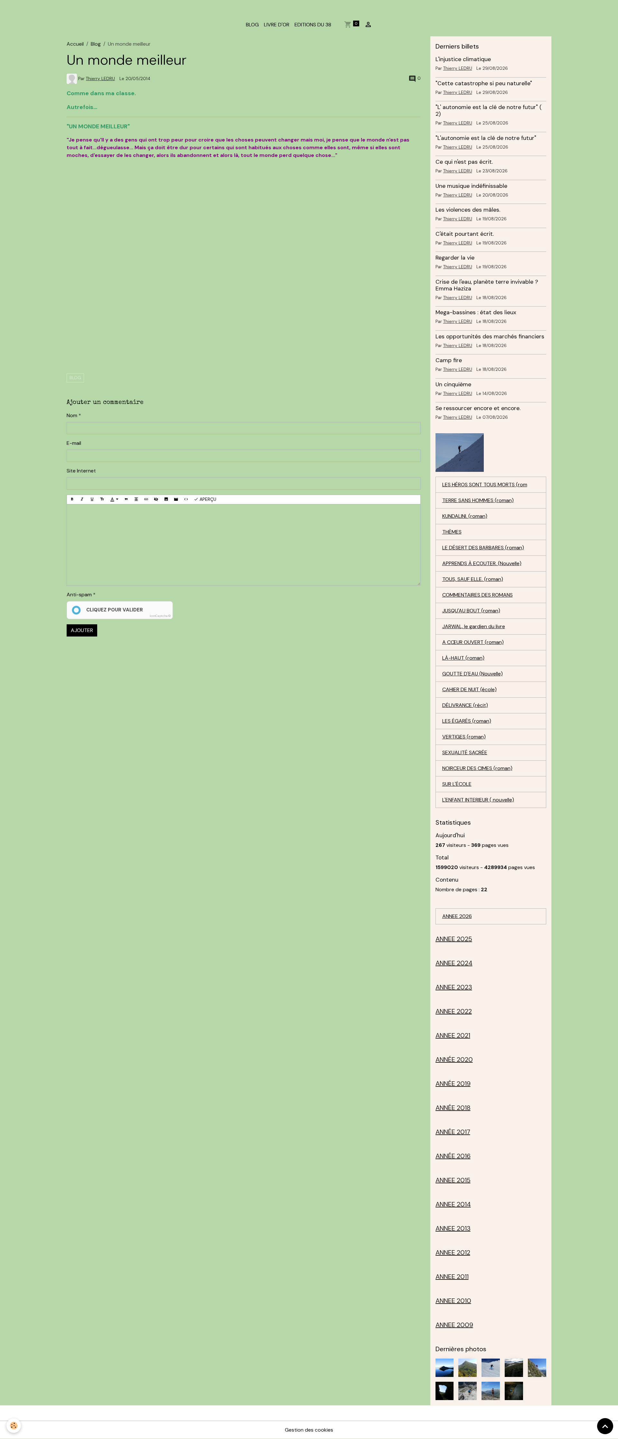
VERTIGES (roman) (464, 736)
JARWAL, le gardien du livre (473, 626)
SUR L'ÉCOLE (457, 784)
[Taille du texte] (102, 499)
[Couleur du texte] (114, 499)
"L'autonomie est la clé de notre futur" (485, 138)
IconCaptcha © (160, 616)
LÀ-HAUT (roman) (463, 658)
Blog (96, 44)
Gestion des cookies (309, 1429)
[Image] (166, 499)
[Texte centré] (136, 499)
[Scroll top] (605, 1426)
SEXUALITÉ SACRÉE (464, 752)
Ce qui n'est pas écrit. (464, 161)
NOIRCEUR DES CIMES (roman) (477, 768)
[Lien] (146, 499)
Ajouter (82, 630)
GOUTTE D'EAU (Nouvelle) (472, 673)
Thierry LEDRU (100, 78)
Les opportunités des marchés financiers (489, 336)
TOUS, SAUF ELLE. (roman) (472, 579)
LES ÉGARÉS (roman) (466, 721)
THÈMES (452, 531)
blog (75, 377)
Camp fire (448, 360)
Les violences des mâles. (467, 209)
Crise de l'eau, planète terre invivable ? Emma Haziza (486, 285)
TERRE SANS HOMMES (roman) (478, 500)
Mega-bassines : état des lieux (475, 312)
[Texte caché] (156, 499)
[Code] (186, 499)
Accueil (75, 44)
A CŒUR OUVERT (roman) (473, 642)
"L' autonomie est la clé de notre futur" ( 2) (488, 110)
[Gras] (72, 499)
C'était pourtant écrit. (464, 233)
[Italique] (82, 499)
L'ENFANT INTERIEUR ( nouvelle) (478, 799)
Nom (72, 415)
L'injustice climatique (463, 59)
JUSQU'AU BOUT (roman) (471, 610)
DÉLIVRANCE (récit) (465, 705)
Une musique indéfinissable (471, 185)
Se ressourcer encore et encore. (477, 408)
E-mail (74, 443)
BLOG (252, 24)
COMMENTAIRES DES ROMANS (477, 594)
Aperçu (207, 499)
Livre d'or (276, 24)
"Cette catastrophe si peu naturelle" (483, 83)
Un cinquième (453, 384)
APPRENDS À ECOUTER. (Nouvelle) (481, 563)
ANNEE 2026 (457, 916)
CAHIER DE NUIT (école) (469, 689)
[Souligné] (92, 499)
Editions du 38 (313, 24)
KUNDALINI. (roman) (464, 516)
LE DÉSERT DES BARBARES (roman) (483, 547)
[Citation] (126, 499)
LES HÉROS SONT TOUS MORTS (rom (484, 484)
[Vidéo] (176, 499)
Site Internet (81, 470)
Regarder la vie (454, 257)
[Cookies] (13, 1425)
